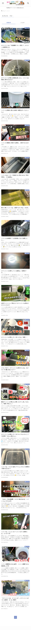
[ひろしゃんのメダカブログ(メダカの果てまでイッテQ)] (15, 3)
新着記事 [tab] (9, 22)
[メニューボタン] (3, 3)
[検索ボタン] (28, 3)
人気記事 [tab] (22, 22)
